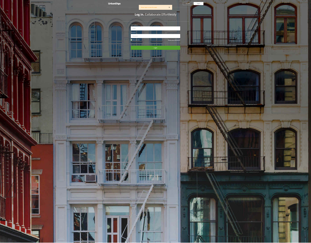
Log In (198, 3)
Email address (134, 25)
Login (155, 48)
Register (188, 3)
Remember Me (136, 40)
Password (133, 32)
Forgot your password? (174, 40)
